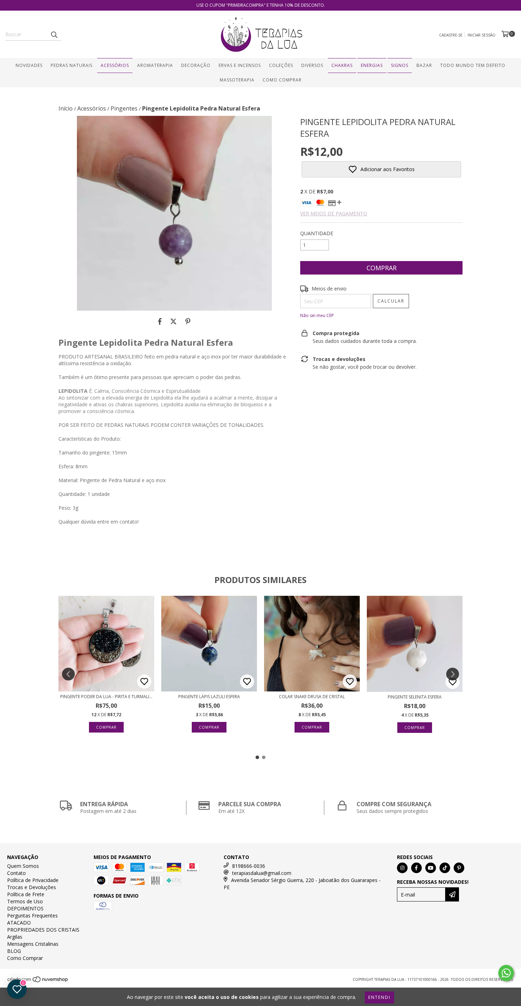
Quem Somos (23, 866)
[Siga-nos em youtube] (430, 868)
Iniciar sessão (481, 35)
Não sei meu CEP (317, 315)
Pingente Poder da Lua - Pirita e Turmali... (106, 697)
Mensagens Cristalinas (32, 943)
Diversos (312, 65)
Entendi (379, 997)
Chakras (342, 65)
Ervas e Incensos (240, 65)
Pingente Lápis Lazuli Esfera (209, 697)
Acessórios (115, 65)
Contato (16, 873)
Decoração (196, 65)
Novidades (29, 65)
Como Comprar (282, 80)
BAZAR (424, 65)
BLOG (14, 951)
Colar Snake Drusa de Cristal (312, 697)
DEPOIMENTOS (25, 908)
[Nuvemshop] (38, 981)
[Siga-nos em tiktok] (444, 868)
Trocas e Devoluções (31, 887)
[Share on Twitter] (173, 321)
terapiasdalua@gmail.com (261, 873)
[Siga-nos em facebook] (416, 868)
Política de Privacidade (32, 880)
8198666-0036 (248, 866)
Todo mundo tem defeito (472, 65)
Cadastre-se (451, 35)
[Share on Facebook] (160, 321)
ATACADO (19, 922)
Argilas (14, 936)
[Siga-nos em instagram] (402, 868)
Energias (372, 65)
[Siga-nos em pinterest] (459, 868)
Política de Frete (25, 894)
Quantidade (316, 233)
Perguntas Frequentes (32, 915)
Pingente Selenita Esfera (415, 697)
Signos (399, 65)
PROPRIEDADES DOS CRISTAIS (43, 929)
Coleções (281, 65)
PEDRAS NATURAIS (72, 65)
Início (65, 108)
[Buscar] (54, 34)
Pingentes (124, 108)
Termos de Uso (25, 901)
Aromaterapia (155, 65)
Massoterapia (237, 80)
